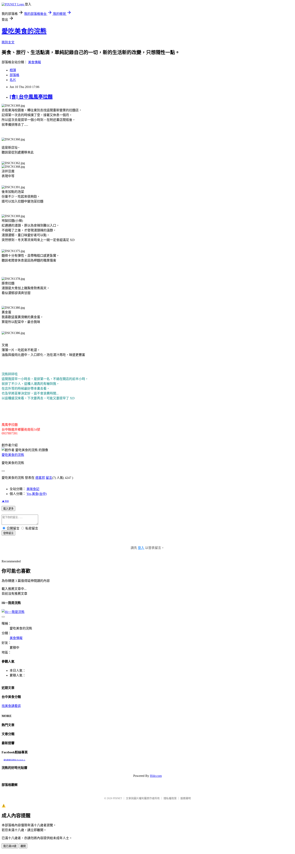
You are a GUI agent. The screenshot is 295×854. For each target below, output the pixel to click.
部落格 (14, 75)
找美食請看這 (11, 706)
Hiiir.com (156, 775)
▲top (5, 501)
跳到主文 (8, 42)
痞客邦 (40, 477)
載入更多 (8, 508)
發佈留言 (8, 533)
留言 (49, 477)
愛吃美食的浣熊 (24, 31)
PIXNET (117, 798)
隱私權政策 (170, 798)
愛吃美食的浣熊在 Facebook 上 (14, 760)
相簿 (13, 70)
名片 (13, 80)
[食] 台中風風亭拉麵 (31, 96)
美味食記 (32, 489)
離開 (23, 846)
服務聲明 (185, 798)
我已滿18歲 (9, 846)
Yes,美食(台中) (36, 493)
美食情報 (34, 62)
